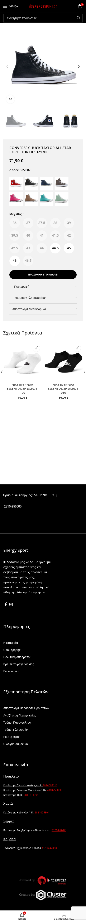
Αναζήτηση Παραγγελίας (19, 715)
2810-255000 (12, 506)
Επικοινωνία (11, 671)
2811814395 (31, 795)
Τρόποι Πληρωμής (15, 729)
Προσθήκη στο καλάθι (43, 274)
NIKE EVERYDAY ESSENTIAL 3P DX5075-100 (22, 389)
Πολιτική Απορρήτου (17, 657)
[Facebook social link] (5, 604)
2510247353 (49, 848)
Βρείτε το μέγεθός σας (18, 664)
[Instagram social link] (11, 604)
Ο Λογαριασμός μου (16, 744)
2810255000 (54, 790)
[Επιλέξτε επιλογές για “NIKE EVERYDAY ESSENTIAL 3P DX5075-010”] (77, 348)
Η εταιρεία (10, 642)
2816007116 (50, 785)
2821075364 (42, 812)
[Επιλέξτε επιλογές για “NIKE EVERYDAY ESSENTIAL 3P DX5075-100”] (36, 348)
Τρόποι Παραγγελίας (17, 722)
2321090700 (59, 830)
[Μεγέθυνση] (10, 99)
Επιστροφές (11, 736)
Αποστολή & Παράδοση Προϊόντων (26, 708)
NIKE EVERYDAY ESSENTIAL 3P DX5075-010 (63, 389)
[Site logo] (43, 6)
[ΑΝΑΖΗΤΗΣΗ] (78, 18)
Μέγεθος (15, 214)
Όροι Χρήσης (12, 650)
